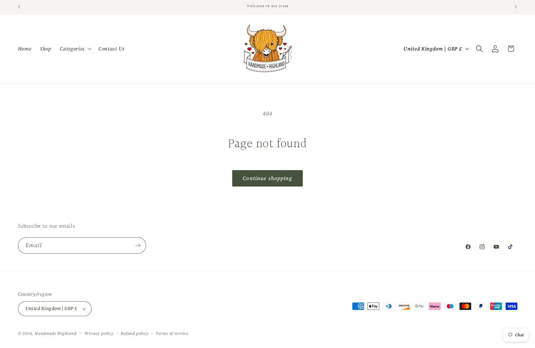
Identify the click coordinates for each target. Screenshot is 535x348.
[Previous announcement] (19, 7)
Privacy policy (99, 333)
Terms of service (172, 333)
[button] (74, 48)
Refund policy (134, 333)
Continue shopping (267, 178)
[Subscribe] (138, 245)
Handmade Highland (55, 333)
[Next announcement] (516, 7)
